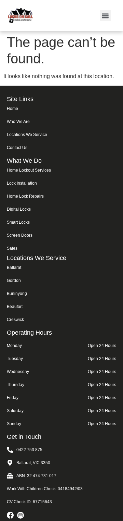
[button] (105, 15)
